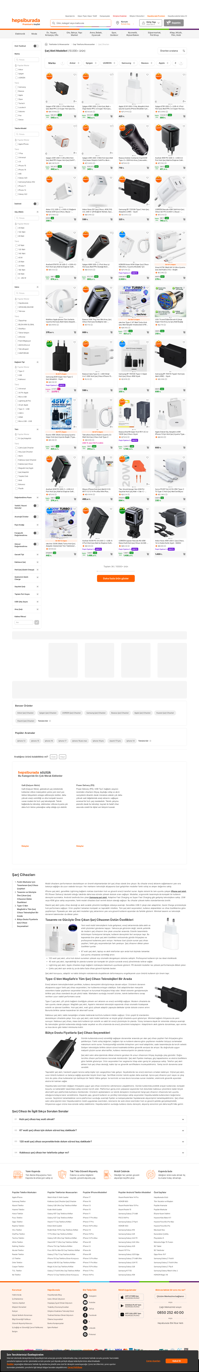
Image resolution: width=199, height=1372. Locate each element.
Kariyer (15, 1311)
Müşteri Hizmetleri (137, 16)
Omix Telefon (17, 1262)
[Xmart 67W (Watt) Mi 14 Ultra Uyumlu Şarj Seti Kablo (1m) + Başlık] (170, 246)
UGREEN (21, 78)
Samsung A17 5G (125, 1271)
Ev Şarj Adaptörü (24, 438)
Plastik (21, 488)
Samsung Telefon (19, 1201)
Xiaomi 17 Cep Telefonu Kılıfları (59, 1222)
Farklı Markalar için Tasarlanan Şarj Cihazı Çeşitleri (27, 885)
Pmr (19, 115)
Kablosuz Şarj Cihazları (27, 460)
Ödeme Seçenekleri (55, 1319)
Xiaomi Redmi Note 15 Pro (128, 1205)
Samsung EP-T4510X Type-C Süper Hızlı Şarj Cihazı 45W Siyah (133, 375)
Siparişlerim (70, 16)
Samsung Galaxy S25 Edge (128, 1254)
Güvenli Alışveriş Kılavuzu (22, 1323)
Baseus (21, 91)
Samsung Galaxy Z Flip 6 (128, 1222)
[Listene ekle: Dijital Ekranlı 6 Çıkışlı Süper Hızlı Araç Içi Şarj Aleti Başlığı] (184, 288)
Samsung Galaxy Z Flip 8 (163, 1266)
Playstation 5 (159, 1238)
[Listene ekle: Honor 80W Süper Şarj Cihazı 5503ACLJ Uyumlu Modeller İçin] (147, 232)
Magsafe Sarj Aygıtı (25, 468)
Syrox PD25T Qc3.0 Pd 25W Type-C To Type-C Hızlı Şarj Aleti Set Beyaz (169, 490)
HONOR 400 (123, 1226)
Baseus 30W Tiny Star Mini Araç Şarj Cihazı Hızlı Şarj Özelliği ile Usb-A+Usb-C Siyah (96, 320)
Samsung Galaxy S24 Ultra (128, 1242)
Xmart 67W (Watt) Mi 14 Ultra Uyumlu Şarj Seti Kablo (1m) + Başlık (170, 268)
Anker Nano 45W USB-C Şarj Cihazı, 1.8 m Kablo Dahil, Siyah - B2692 (169, 542)
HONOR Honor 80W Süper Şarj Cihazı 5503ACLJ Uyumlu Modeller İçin (134, 265)
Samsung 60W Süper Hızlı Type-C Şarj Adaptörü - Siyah (59, 378)
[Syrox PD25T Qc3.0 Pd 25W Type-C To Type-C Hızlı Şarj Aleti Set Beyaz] (170, 471)
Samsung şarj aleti (98, 897)
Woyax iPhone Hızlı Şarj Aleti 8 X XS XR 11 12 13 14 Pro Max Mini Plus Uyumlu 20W (96, 490)
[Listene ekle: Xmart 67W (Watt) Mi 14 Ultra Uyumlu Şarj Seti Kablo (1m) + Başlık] (184, 232)
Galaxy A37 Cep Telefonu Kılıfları (60, 1218)
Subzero (21, 111)
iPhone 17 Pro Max (90, 1218)
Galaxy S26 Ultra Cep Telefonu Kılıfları (62, 1205)
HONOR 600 (123, 1201)
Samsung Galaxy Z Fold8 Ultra (130, 1258)
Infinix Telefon (17, 1242)
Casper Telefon (18, 1266)
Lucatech (22, 107)
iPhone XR (87, 1254)
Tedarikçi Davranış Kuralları (58, 1307)
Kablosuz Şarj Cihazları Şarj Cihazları (61, 1201)
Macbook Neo (159, 1230)
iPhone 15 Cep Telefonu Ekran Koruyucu (63, 1258)
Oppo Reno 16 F (160, 1254)
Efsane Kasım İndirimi (162, 1213)
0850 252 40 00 (170, 1312)
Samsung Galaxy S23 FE (128, 1238)
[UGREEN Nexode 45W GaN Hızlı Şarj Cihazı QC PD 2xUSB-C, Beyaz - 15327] (170, 191)
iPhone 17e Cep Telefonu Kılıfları (59, 1246)
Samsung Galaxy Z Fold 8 (164, 1258)
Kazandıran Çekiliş (161, 1234)
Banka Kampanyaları (55, 1323)
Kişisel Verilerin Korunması (22, 1315)
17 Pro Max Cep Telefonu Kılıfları (59, 1234)
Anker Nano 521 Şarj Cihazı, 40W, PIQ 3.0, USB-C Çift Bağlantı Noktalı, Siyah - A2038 (97, 210)
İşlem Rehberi (52, 1327)
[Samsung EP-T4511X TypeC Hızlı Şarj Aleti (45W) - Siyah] (170, 356)
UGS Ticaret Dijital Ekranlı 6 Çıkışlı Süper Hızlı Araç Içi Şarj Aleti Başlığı (169, 320)
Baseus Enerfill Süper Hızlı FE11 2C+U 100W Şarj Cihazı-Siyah (133, 433)
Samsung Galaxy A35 (126, 1246)
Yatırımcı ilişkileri (18, 1303)
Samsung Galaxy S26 (126, 1266)
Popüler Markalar (160, 1209)
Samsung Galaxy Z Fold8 (128, 1213)
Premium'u (28, 24)
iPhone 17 (86, 1197)
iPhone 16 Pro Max (90, 1226)
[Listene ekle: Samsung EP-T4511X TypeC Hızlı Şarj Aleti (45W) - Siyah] (184, 342)
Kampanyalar (105, 16)
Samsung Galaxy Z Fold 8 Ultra (166, 1262)
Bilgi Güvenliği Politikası (21, 1319)
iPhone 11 (86, 1213)
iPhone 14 (87, 1230)
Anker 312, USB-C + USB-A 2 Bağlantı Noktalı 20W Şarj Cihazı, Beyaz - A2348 (61, 210)
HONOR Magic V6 (161, 1275)
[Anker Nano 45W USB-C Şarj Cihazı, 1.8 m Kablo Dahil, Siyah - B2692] (170, 523)
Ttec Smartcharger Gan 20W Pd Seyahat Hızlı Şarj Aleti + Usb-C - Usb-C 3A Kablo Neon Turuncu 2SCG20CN (132, 490)
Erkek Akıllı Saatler (54, 1226)
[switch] (36, 46)
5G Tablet (157, 1246)
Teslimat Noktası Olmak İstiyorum (60, 1315)
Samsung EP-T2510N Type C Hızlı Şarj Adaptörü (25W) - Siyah (134, 210)
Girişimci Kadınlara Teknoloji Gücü (60, 1311)
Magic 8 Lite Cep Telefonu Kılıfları (60, 1266)
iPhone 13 (87, 1205)
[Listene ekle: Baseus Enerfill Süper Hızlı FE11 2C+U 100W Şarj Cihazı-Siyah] (147, 400)
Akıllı (20, 480)
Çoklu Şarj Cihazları (26, 448)
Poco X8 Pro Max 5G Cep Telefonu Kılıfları (63, 1250)
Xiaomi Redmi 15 (124, 1209)
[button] (61, 116)
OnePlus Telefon (18, 1234)
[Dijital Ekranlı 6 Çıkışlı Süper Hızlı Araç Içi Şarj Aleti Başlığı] (170, 301)
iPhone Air (87, 1250)
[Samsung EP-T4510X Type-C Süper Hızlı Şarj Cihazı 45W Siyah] (134, 356)
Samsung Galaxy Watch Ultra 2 (166, 1271)
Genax (20, 119)
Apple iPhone (17, 1197)
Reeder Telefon (18, 1254)
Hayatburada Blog (54, 1295)
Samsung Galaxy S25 (126, 1234)
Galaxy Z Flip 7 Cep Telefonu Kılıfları (61, 1254)
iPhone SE (87, 1242)
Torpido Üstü (23, 476)
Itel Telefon (16, 1275)
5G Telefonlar (159, 1250)
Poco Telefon (17, 1218)
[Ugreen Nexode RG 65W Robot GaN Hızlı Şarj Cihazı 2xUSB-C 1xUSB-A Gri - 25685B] (134, 523)
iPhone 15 (86, 1209)
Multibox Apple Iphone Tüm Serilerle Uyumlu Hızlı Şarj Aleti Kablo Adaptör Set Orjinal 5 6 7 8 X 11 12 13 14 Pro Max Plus (60, 320)
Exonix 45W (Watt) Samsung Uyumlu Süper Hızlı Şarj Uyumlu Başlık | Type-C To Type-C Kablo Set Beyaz (61, 436)
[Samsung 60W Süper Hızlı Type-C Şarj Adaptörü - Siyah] (61, 356)
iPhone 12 (86, 1246)
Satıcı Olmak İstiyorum (56, 1299)
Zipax (20, 99)
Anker (20, 69)
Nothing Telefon (18, 1246)
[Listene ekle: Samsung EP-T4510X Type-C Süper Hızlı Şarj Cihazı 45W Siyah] (147, 342)
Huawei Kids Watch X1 (162, 1218)
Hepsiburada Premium (156, 16)
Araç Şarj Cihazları (25, 452)
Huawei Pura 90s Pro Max (164, 1222)
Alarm (20, 456)
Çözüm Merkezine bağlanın (170, 1296)
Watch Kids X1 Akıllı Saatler (57, 1197)
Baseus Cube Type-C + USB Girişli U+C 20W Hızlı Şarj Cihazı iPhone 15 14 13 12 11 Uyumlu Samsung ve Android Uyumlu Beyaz (96, 375)
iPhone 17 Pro (88, 1222)
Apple (20, 95)
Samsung (22, 87)
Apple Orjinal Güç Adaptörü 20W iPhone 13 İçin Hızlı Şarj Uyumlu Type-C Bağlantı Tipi (170, 433)
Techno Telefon (18, 1238)
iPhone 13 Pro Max (90, 1258)
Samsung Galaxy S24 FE (128, 1262)
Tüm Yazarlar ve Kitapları (163, 1201)
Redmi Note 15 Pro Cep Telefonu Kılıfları (62, 1230)
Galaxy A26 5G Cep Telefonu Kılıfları (61, 1262)
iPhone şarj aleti (178, 891)
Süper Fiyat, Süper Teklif (87, 16)
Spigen (21, 73)
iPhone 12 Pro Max (90, 1238)
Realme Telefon (18, 1226)
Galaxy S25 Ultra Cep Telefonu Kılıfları (62, 1238)
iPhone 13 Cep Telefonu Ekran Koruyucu (63, 1275)
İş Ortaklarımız (17, 1299)
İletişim (14, 1331)
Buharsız (21, 484)
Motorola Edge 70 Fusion (163, 1242)
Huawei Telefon (18, 1209)
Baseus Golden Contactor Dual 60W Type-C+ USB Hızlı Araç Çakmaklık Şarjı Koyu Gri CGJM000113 (133, 159)
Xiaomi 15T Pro (124, 1250)
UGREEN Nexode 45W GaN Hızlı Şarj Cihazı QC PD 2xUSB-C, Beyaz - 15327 (169, 210)
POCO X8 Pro (123, 1218)
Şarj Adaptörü (23, 472)
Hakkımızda (16, 1295)
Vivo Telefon (17, 1230)
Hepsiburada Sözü (161, 1197)
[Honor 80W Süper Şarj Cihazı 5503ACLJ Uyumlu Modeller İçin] (134, 246)
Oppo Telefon (17, 1222)
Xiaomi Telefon (18, 1205)
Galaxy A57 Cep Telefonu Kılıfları (60, 1213)
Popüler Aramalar (160, 1205)
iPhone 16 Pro (88, 1275)
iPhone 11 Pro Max (90, 1262)
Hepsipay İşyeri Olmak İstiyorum (59, 1303)
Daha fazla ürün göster (116, 578)
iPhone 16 (86, 1201)
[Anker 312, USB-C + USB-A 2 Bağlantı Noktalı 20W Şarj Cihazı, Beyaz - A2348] (61, 191)
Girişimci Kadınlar (120, 16)
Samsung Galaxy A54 (126, 1275)
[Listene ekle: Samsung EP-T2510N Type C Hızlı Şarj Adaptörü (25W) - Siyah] (147, 177)
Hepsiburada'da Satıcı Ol (177, 16)
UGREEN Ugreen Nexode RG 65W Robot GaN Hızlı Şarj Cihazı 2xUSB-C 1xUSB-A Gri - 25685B (133, 542)
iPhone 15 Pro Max (90, 1266)
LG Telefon (16, 1258)
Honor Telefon (17, 1213)
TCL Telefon (17, 1271)
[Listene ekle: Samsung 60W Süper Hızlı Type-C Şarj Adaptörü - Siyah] (74, 342)
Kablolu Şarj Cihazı (25, 464)
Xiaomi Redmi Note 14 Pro (128, 1197)
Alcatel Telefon (18, 1250)
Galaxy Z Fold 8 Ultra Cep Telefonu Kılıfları (63, 1271)
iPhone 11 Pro (88, 1271)
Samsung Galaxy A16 (126, 1230)
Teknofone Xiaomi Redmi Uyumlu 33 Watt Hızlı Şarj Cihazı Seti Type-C (96, 436)
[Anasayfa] (46, 44)
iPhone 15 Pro (88, 1234)
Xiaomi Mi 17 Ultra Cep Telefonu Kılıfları (62, 1242)
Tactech (21, 103)
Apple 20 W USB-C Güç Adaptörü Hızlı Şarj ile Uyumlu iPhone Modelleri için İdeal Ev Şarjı (134, 107)
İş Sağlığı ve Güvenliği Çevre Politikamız (27, 1327)
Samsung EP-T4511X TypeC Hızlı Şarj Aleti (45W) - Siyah (170, 375)
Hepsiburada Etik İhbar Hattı (170, 1323)
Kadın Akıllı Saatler (54, 1209)
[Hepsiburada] (26, 20)
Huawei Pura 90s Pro (162, 1226)
